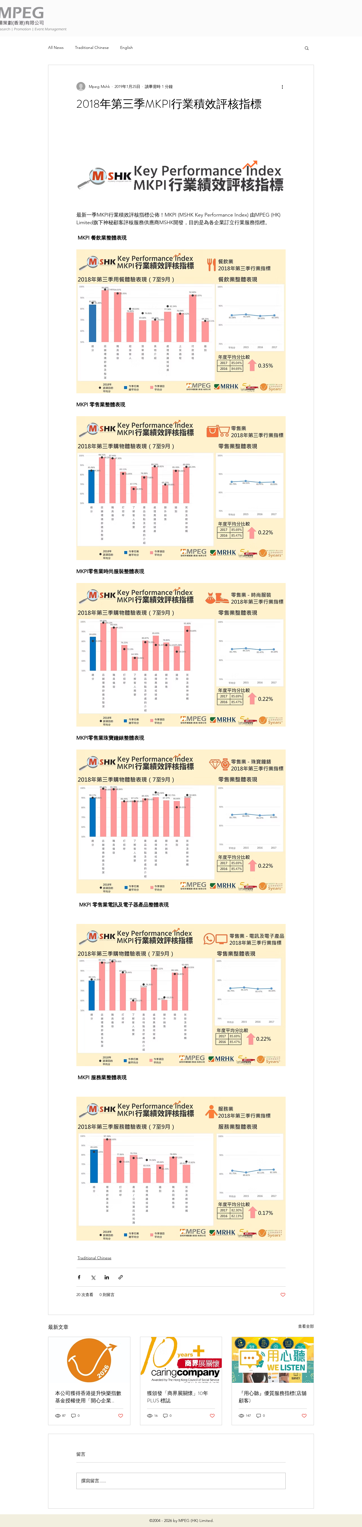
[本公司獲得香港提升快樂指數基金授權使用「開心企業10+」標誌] (89, 1360)
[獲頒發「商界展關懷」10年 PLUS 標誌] (181, 1360)
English (126, 47)
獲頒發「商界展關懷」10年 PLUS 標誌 (177, 1397)
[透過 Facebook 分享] (79, 1277)
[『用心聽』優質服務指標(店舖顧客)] (273, 1360)
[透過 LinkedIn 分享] (106, 1277)
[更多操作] (282, 86)
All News (56, 47)
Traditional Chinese (92, 47)
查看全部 (306, 1326)
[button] (306, 48)
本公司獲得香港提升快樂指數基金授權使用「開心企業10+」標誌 (88, 1397)
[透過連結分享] (120, 1277)
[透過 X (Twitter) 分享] (93, 1277)
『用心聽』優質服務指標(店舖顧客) (273, 1397)
